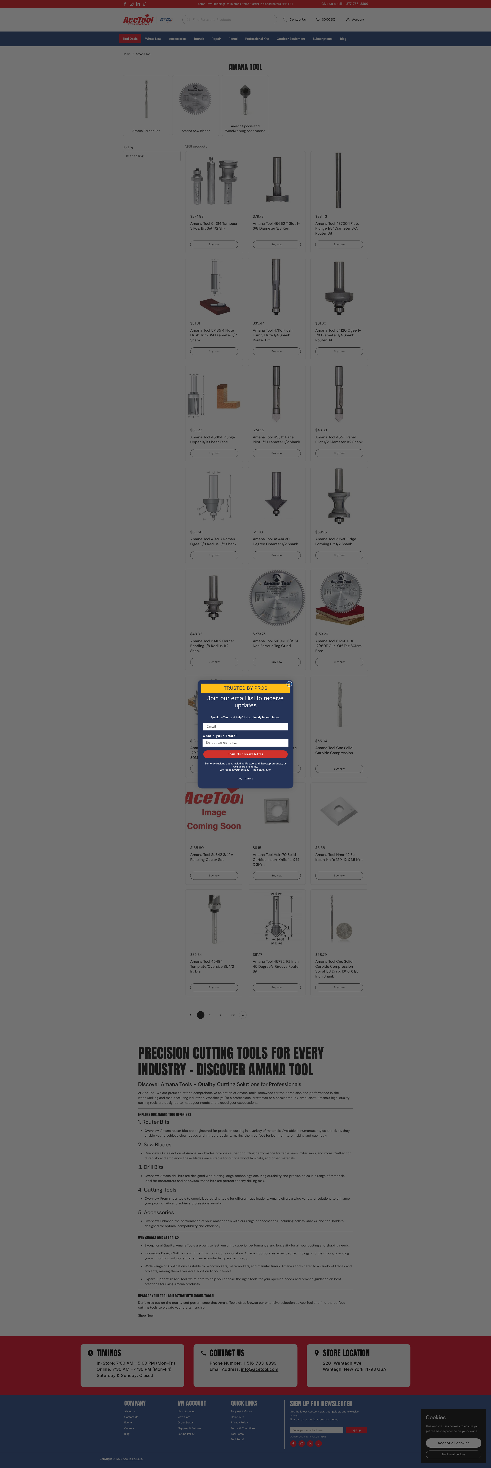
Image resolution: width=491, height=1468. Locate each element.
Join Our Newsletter (246, 754)
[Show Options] (285, 742)
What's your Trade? (220, 736)
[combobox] (244, 742)
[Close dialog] (289, 684)
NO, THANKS (245, 779)
